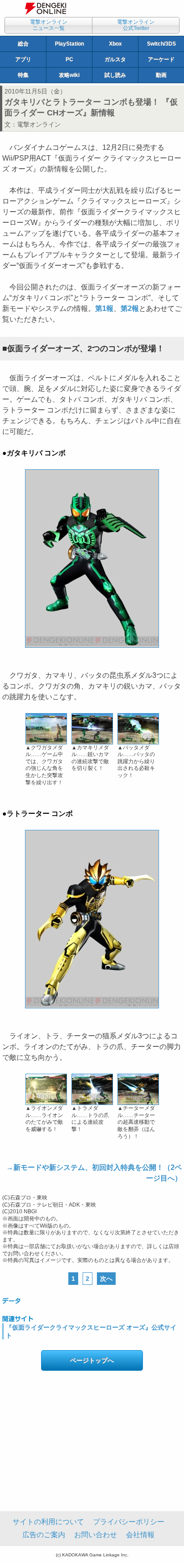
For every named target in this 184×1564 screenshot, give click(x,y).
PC (69, 59)
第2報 (130, 308)
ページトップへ (92, 1360)
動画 (161, 75)
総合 (23, 44)
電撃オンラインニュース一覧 (48, 25)
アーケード (161, 59)
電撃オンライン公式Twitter (136, 25)
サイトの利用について (48, 1522)
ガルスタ (115, 59)
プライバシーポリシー (128, 1522)
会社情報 (140, 1534)
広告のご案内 (43, 1534)
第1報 (104, 308)
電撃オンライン (39, 124)
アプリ (23, 59)
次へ (106, 1278)
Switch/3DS (161, 44)
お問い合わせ (95, 1534)
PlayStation (69, 44)
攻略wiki (69, 75)
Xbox (115, 44)
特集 (23, 75)
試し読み (115, 75)
